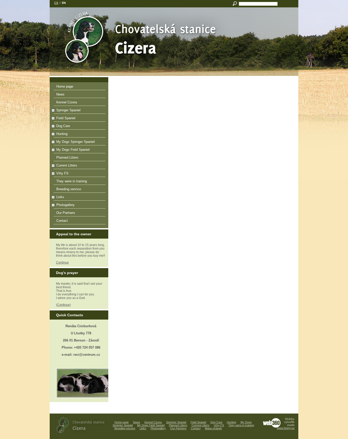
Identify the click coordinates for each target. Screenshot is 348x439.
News (60, 94)
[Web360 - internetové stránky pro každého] (271, 423)
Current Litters (66, 165)
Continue (62, 262)
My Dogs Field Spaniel (73, 150)
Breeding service (68, 189)
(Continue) (63, 305)
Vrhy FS (62, 173)
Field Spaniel (65, 118)
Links (60, 197)
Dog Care (63, 126)
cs (56, 2)
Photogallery (65, 205)
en (64, 2)
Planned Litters (67, 157)
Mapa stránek (213, 428)
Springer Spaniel (68, 110)
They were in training (71, 181)
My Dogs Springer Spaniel (75, 142)
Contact (62, 221)
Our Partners (65, 213)
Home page (64, 86)
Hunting (62, 134)
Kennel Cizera (66, 102)
